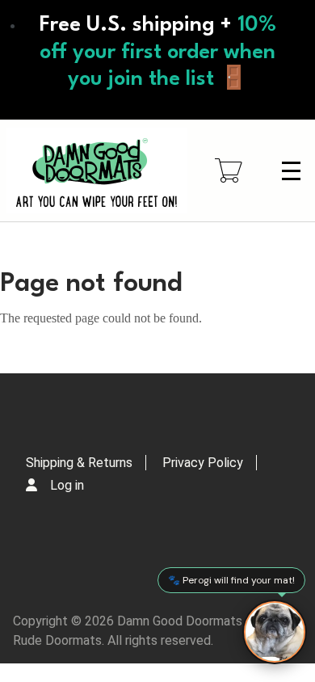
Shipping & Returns (79, 462)
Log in (67, 485)
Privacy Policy (202, 462)
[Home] (96, 170)
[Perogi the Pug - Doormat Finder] (274, 632)
